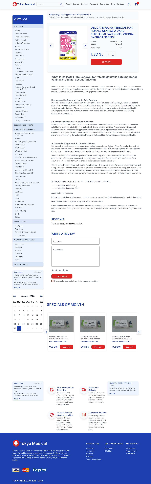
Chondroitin (19, 244)
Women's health (21, 151)
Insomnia (18, 98)
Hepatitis (18, 84)
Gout (17, 78)
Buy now (106, 62)
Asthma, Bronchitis (22, 49)
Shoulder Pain (20, 235)
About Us (90, 448)
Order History (131, 451)
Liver (17, 195)
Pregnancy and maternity (24, 204)
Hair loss (18, 179)
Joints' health (20, 145)
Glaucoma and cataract (23, 74)
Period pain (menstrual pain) (25, 232)
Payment (94, 4)
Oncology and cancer (23, 105)
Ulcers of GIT (20, 117)
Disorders (18, 26)
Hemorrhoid (19, 81)
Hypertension (20, 92)
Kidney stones (20, 101)
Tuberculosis (20, 114)
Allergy (17, 30)
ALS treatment (20, 40)
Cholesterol (19, 56)
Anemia (17, 46)
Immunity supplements (23, 186)
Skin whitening (20, 211)
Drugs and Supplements (24, 129)
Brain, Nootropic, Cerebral (24, 160)
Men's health (20, 148)
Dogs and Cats (20, 176)
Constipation (20, 59)
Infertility (18, 189)
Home (51, 14)
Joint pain (18, 226)
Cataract (18, 52)
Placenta (18, 253)
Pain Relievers (20, 221)
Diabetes (18, 65)
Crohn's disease (21, 34)
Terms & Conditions (93, 459)
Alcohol (18, 138)
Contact (120, 4)
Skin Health (19, 208)
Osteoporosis (20, 108)
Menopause (19, 201)
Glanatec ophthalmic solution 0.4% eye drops (58, 338)
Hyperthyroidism (21, 95)
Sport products (21, 264)
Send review (62, 276)
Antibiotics (19, 154)
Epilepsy (18, 68)
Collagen (18, 247)
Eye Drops (19, 192)
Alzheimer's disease (22, 43)
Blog (113, 4)
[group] (68, 45)
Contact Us (109, 448)
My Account (132, 444)
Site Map (108, 451)
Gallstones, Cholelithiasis (24, 71)
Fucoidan (18, 250)
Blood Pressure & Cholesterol (26, 157)
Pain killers (19, 229)
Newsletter (130, 454)
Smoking (18, 214)
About (68, 4)
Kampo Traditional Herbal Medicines (24, 134)
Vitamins (18, 260)
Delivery (84, 4)
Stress (17, 217)
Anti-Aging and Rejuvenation (25, 142)
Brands (76, 4)
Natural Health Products (24, 240)
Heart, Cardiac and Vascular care (27, 182)
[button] (51, 45)
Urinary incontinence (22, 120)
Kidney (17, 198)
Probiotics (19, 257)
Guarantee (104, 4)
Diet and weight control (24, 170)
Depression (19, 62)
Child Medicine (20, 164)
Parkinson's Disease (22, 37)
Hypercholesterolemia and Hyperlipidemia (25, 88)
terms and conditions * (91, 281)
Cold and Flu (19, 167)
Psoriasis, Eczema (21, 111)
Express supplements (23, 125)
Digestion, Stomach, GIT (24, 173)
